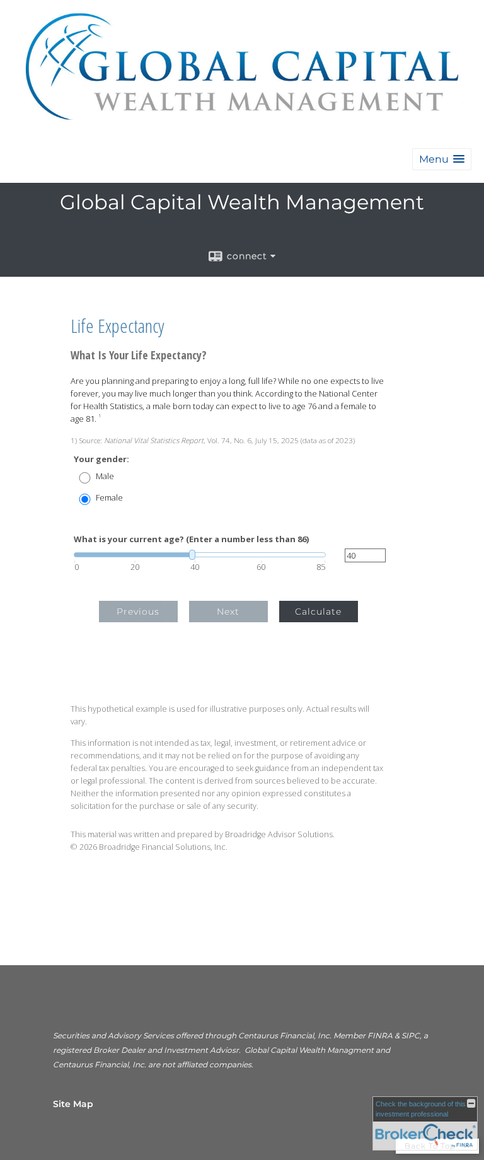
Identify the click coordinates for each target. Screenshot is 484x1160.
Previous (138, 611)
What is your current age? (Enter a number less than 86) (191, 539)
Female (109, 498)
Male (105, 476)
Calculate (318, 611)
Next (228, 611)
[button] (441, 159)
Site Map (73, 1104)
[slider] (200, 554)
